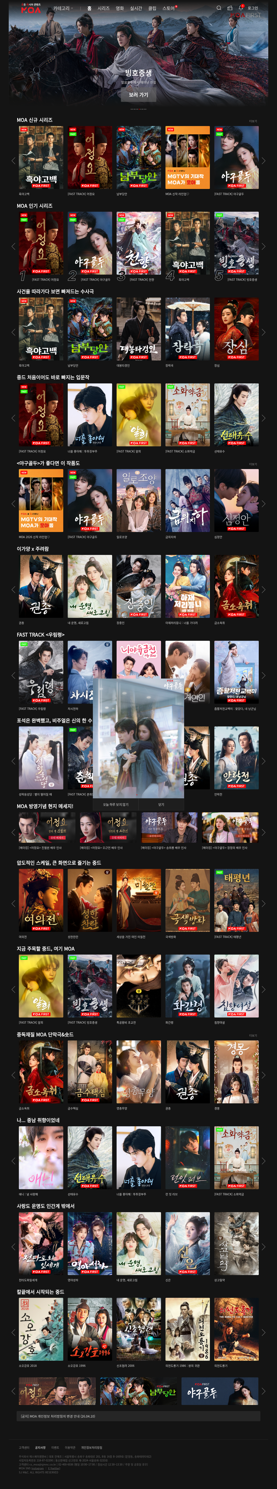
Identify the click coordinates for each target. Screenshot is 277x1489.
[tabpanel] (138, 58)
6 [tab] (139, 109)
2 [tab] (132, 109)
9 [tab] (144, 109)
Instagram (37, 1468)
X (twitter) (54, 1468)
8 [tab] (142, 109)
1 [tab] (131, 109)
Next (263, 161)
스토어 (169, 8)
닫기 (161, 804)
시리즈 (104, 8)
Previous (13, 161)
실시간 (136, 8)
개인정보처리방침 (91, 1447)
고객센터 (24, 1447)
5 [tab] (137, 109)
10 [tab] (145, 109)
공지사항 (40, 1447)
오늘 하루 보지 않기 (115, 804)
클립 (152, 8)
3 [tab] (134, 109)
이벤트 (55, 1447)
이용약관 (70, 1447)
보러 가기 (138, 94)
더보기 (253, 121)
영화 (120, 8)
